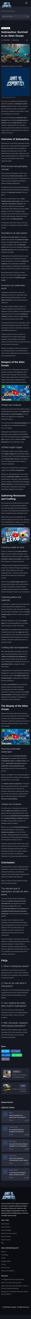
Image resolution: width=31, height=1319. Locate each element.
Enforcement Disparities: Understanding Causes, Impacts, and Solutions (18, 1160)
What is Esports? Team (8, 97)
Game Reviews (10, 11)
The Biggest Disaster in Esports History (12, 1279)
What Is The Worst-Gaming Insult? (11, 1282)
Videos (11, 1112)
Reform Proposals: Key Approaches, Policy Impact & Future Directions (17, 1117)
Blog (2, 1243)
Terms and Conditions (7, 1270)
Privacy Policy (5, 1267)
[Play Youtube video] (15, 393)
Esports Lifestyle (6, 1236)
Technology (4, 1255)
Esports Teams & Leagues (9, 1233)
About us (3, 1251)
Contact (3, 1264)
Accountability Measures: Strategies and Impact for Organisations (16, 1131)
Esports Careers (6, 1239)
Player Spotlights (6, 1230)
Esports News (12, 1141)
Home (3, 11)
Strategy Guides (13, 1127)
